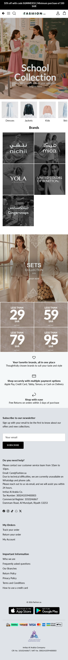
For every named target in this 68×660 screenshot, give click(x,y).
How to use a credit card (15, 587)
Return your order (12, 534)
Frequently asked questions (16, 563)
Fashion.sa (37, 602)
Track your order (11, 529)
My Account (9, 539)
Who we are (9, 559)
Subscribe (13, 445)
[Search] (15, 13)
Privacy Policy (10, 578)
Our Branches (10, 568)
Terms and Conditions (14, 583)
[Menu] (8, 13)
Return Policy (9, 573)
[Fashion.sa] (34, 13)
